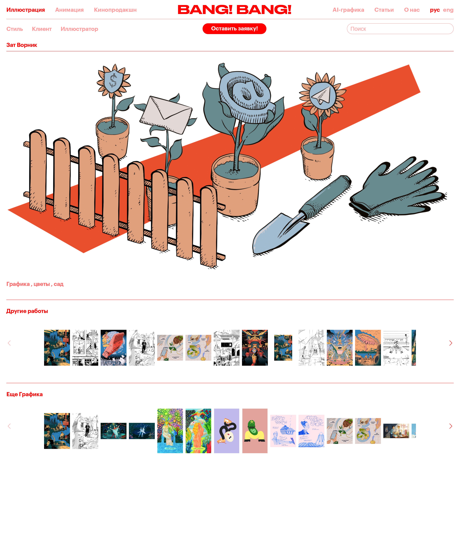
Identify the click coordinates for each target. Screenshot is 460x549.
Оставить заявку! (234, 28)
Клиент (42, 28)
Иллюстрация (25, 9)
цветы (40, 283)
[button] (450, 343)
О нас (412, 9)
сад (57, 283)
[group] (57, 348)
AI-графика (348, 9)
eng (448, 9)
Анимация (69, 9)
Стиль (14, 28)
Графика (18, 283)
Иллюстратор (79, 28)
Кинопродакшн (115, 9)
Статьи (384, 9)
